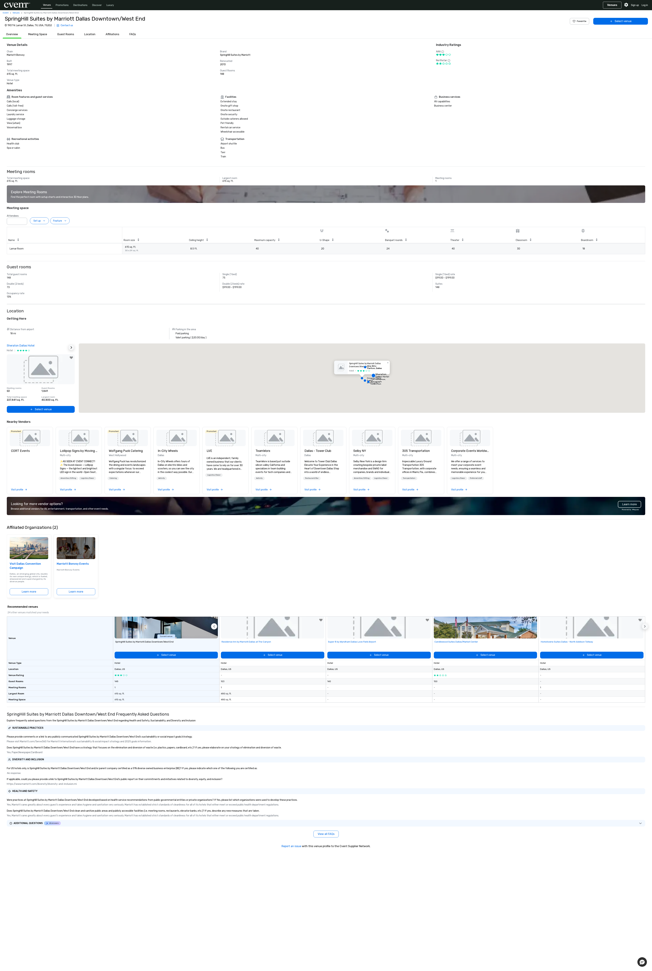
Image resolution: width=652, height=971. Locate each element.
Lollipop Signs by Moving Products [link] (79, 451)
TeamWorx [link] (263, 451)
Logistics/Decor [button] (87, 478)
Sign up (635, 5)
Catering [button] (113, 478)
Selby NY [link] (359, 451)
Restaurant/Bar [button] (312, 478)
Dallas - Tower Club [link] (317, 451)
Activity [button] (161, 478)
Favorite (581, 21)
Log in (645, 5)
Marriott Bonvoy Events (73, 563)
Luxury (110, 5)
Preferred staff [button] (476, 478)
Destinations (80, 5)
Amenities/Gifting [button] (68, 478)
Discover (97, 5)
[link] (30, 438)
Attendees (13, 215)
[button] (24, 220)
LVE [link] (209, 451)
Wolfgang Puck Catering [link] (126, 451)
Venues (47, 5)
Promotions (62, 5)
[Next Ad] (71, 347)
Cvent (5, 13)
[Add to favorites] (71, 358)
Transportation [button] (409, 478)
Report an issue (291, 846)
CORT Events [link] (20, 451)
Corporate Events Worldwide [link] (470, 451)
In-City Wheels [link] (168, 451)
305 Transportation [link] (416, 451)
